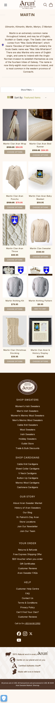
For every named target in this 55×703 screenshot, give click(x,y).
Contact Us (27, 598)
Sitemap (36, 685)
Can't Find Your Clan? (27, 612)
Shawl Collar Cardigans (27, 468)
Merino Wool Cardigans (27, 482)
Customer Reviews (27, 568)
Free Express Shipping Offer (27, 554)
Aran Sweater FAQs (27, 573)
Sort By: (18, 97)
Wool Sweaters (27, 429)
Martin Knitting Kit (14, 300)
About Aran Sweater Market (27, 503)
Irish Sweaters (27, 434)
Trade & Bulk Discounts (27, 448)
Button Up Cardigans (27, 478)
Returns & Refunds (27, 549)
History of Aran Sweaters (28, 507)
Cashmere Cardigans (27, 487)
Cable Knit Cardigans (27, 464)
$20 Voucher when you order (27, 559)
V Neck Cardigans (27, 473)
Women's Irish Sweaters (27, 406)
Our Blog (27, 512)
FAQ (27, 593)
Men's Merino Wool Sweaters (27, 420)
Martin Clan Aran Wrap (14, 143)
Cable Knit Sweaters (27, 425)
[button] (28, 90)
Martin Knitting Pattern (40, 300)
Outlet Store (27, 443)
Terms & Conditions (27, 602)
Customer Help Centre (27, 588)
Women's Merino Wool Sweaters (27, 415)
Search (45, 5)
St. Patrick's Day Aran (27, 517)
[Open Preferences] (4, 698)
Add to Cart (40, 309)
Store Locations (27, 521)
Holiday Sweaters (27, 439)
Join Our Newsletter (27, 526)
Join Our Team (27, 531)
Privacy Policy (27, 607)
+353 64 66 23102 (32, 623)
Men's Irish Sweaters (27, 411)
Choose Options (14, 152)
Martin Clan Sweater (40, 248)
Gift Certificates (27, 563)
